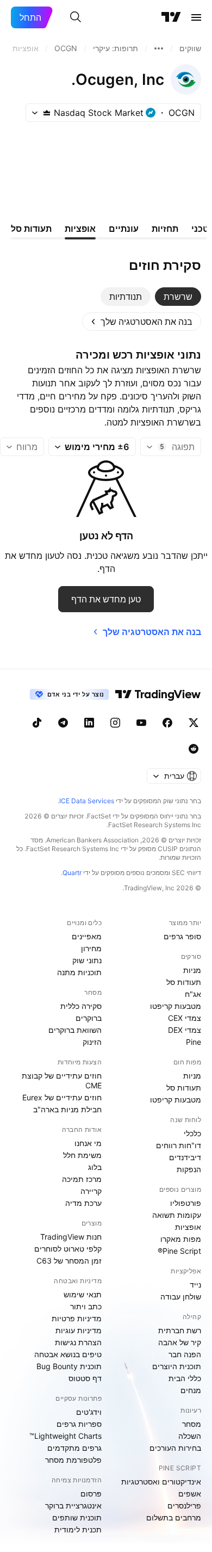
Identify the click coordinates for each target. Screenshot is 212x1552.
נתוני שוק (87, 960)
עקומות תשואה (176, 1215)
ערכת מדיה (83, 1203)
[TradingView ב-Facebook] (167, 722)
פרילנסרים (184, 1505)
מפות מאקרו (180, 1238)
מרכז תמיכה (82, 1179)
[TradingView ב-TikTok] (37, 722)
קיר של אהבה (179, 1342)
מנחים (190, 1390)
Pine (193, 1041)
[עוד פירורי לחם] (159, 48)
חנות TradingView (71, 1236)
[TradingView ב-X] (193, 722)
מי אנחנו (88, 1143)
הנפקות (189, 1169)
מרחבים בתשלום (173, 1517)
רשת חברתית (179, 1330)
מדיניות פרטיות (77, 1318)
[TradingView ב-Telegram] (63, 722)
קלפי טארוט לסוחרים (68, 1248)
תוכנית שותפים (77, 1517)
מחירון (91, 948)
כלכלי (192, 1133)
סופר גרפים (182, 936)
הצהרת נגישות (78, 1342)
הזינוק (92, 1041)
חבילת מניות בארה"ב (67, 1109)
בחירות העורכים (175, 1447)
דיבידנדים (185, 1157)
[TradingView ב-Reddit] (193, 748)
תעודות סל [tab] (31, 228)
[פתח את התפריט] (196, 17)
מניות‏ (192, 970)
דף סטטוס (85, 1378)
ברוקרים (89, 1018)
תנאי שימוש (83, 1294)
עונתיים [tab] (124, 228)
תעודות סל (183, 982)
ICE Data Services (86, 801)
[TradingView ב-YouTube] (141, 722)
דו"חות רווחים (178, 1145)
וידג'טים (89, 1411)
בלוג (95, 1167)
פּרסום (91, 1493)
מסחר (191, 1423)
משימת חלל (82, 1155)
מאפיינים (87, 936)
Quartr (72, 873)
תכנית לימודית (78, 1529)
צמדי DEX (184, 1029)
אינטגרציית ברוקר (73, 1505)
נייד (195, 1284)
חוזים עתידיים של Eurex (62, 1097)
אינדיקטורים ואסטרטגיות (161, 1481)
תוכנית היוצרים (176, 1366)
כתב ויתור (86, 1306)
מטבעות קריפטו (175, 1006)
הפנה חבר (185, 1354)
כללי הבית (185, 1378)
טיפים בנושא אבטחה (68, 1354)
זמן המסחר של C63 (69, 1260)
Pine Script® (179, 1250)
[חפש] (75, 17)
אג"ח (193, 994)
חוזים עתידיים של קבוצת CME (62, 1080)
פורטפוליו (185, 1203)
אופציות (188, 1226)
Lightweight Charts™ (65, 1435)
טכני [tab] (200, 228)
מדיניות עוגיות (78, 1330)
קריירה (91, 1191)
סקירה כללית (81, 1006)
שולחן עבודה (180, 1296)
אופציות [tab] (80, 228)
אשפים (189, 1493)
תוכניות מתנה (79, 972)
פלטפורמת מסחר (73, 1459)
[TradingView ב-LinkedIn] (89, 722)
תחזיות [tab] (165, 228)
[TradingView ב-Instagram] (115, 722)
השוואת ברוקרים (75, 1029)
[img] (47, 113)
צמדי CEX (184, 1018)
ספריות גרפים (79, 1423)
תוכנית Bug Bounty (69, 1366)
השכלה (189, 1435)
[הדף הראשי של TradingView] (171, 17)
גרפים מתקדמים (74, 1447)
